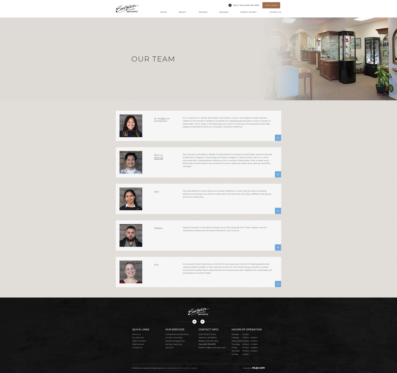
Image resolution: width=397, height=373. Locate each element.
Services (203, 12)
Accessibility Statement (172, 368)
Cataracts (169, 347)
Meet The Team (139, 341)
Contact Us (275, 12)
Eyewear (223, 12)
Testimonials (138, 344)
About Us (136, 334)
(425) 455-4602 (246, 5)
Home (163, 12)
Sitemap (194, 368)
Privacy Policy (185, 368)
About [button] (182, 12)
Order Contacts (271, 5)
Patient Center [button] (248, 12)
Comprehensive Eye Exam (177, 334)
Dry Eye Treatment (173, 344)
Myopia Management (175, 341)
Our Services (138, 338)
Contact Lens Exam (174, 338)
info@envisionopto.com (215, 347)
